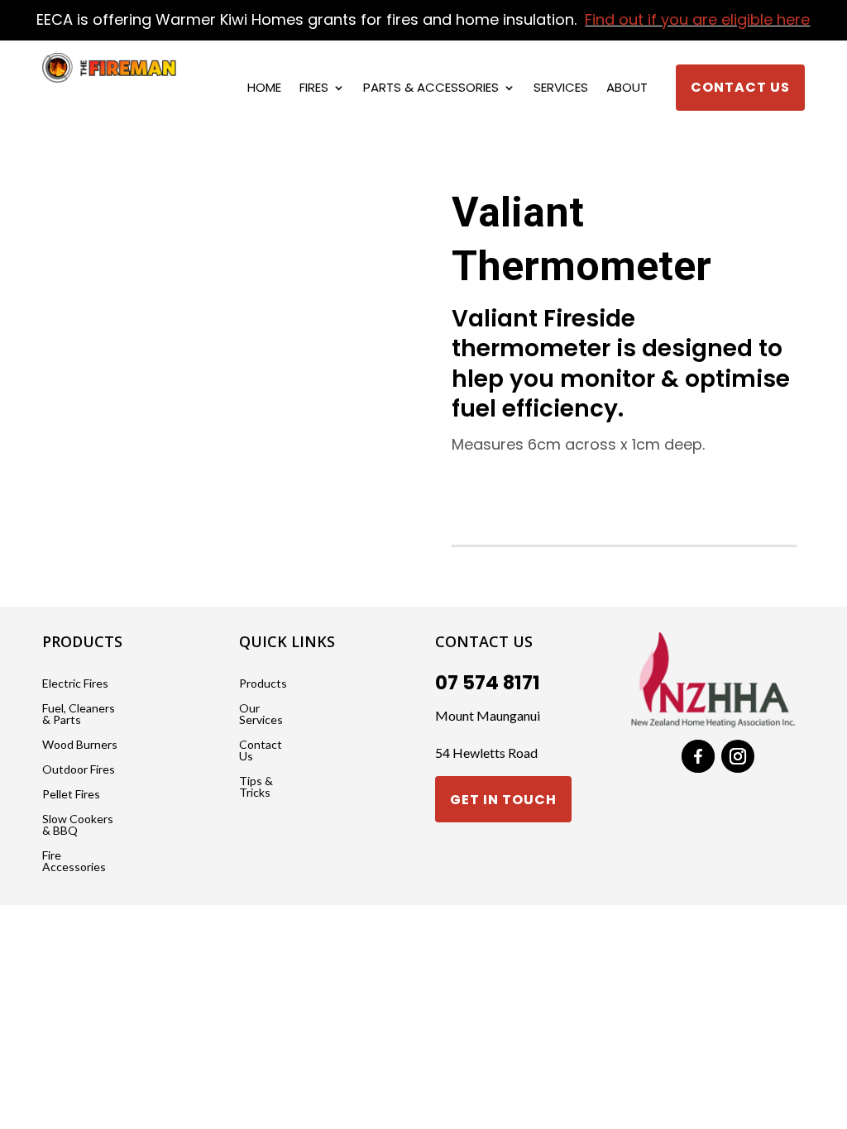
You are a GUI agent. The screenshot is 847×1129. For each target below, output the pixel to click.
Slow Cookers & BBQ (77, 825)
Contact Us (740, 87)
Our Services (261, 714)
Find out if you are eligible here (697, 19)
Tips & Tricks (256, 787)
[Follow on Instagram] (737, 756)
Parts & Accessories (431, 89)
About (627, 89)
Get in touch (503, 799)
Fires (313, 89)
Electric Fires (75, 684)
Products (263, 684)
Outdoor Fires (78, 770)
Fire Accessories (74, 862)
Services (561, 89)
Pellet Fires (71, 794)
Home (264, 89)
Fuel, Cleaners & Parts (78, 714)
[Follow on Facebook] (698, 756)
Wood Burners (79, 745)
